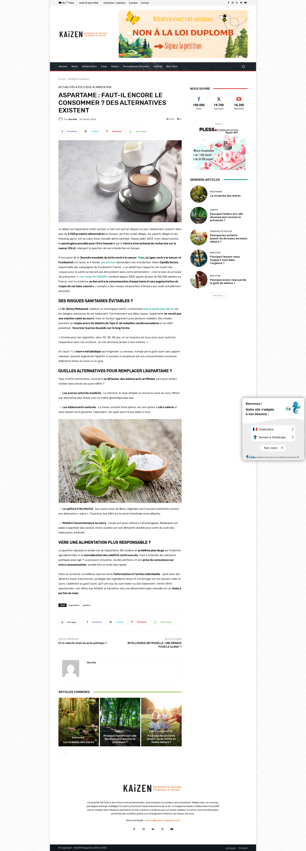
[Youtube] (245, 3)
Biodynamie (78, 738)
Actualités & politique (78, 78)
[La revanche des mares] (78, 722)
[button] (243, 66)
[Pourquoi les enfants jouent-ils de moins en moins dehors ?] (161, 722)
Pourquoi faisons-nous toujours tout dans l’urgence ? (225, 260)
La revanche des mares (78, 742)
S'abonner (239, 97)
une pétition (108, 262)
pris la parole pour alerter (159, 308)
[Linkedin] (152, 829)
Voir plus (217, 295)
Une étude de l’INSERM (93, 276)
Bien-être (215, 253)
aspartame (74, 605)
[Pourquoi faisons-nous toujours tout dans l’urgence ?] (198, 258)
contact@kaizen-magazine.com (162, 820)
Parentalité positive (161, 731)
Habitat (119, 731)
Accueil (62, 78)
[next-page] (66, 752)
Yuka (141, 257)
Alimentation (101, 87)
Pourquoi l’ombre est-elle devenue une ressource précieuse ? (120, 739)
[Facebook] (228, 3)
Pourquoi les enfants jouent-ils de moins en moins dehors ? (161, 739)
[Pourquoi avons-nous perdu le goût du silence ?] (198, 279)
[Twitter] (237, 3)
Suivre (219, 97)
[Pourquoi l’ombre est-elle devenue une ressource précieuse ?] (120, 722)
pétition (86, 605)
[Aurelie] (61, 119)
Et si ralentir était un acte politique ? (82, 643)
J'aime (199, 97)
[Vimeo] (241, 3)
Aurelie (73, 119)
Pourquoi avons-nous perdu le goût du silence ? (228, 281)
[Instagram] (233, 3)
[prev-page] (60, 752)
